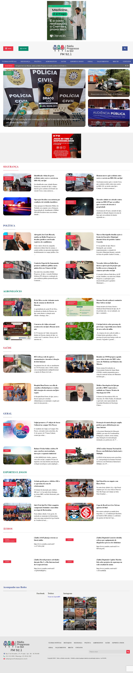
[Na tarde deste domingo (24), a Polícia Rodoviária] (68, 624)
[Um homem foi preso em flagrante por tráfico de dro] (79, 624)
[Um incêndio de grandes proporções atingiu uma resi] (91, 613)
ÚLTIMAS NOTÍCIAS (9, 61)
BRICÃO (116, 61)
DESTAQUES (8, 72)
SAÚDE (63, 61)
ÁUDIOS (7, 539)
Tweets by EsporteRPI (54, 597)
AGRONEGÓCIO (51, 61)
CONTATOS (127, 61)
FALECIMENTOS (103, 61)
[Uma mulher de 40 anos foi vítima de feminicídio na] (79, 613)
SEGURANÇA (25, 61)
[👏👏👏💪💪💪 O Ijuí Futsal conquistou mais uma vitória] (91, 624)
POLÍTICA (37, 61)
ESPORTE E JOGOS (77, 61)
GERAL (90, 61)
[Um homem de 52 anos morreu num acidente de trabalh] (68, 613)
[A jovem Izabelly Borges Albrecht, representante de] (68, 602)
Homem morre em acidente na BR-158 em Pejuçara (106, 94)
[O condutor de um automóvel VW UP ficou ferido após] (91, 602)
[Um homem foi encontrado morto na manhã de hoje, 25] (79, 602)
